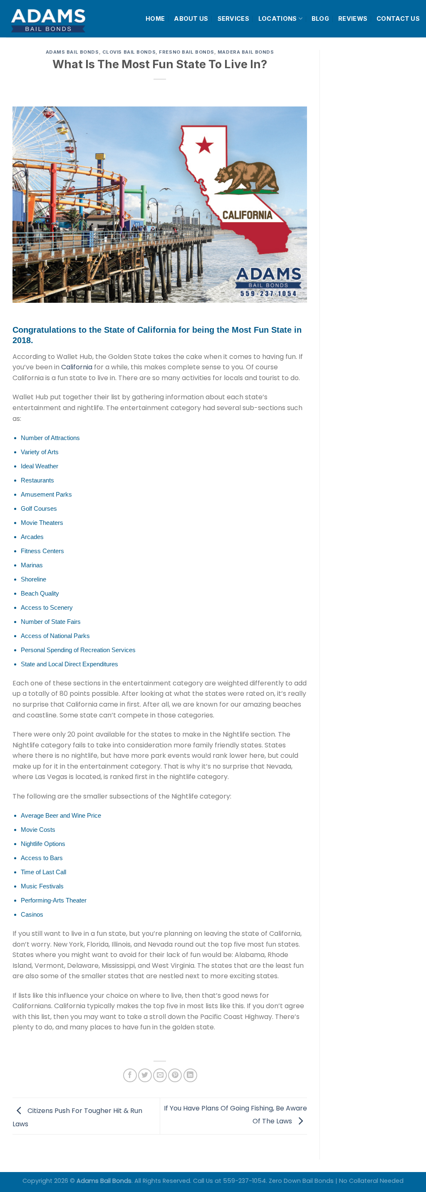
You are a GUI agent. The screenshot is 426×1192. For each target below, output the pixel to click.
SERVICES (233, 18)
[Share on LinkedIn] (190, 1075)
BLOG (320, 18)
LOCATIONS (277, 18)
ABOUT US (191, 18)
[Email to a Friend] (160, 1075)
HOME (155, 18)
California (76, 367)
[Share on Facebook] (130, 1075)
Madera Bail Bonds (246, 52)
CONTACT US (398, 18)
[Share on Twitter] (145, 1075)
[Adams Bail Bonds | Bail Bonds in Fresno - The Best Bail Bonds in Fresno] (68, 19)
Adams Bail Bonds (72, 52)
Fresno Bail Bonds (186, 52)
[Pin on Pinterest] (175, 1075)
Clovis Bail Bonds (129, 52)
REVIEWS (352, 18)
